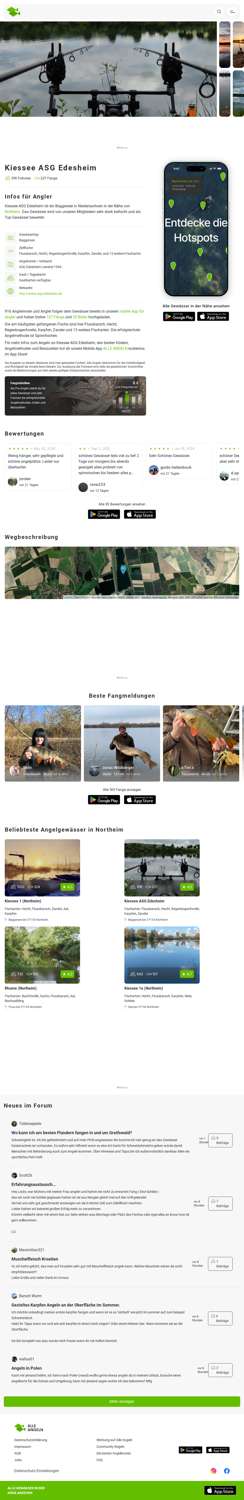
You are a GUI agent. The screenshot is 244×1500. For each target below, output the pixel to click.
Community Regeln (110, 1447)
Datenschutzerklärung (30, 1440)
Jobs (18, 1460)
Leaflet (68, 597)
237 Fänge (55, 317)
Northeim (12, 211)
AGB (17, 1453)
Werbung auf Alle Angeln (114, 1440)
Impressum (22, 1447)
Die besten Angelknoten (114, 1453)
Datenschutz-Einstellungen (36, 1471)
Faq (100, 1460)
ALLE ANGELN (115, 348)
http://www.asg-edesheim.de (40, 293)
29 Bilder (80, 317)
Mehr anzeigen (122, 1401)
